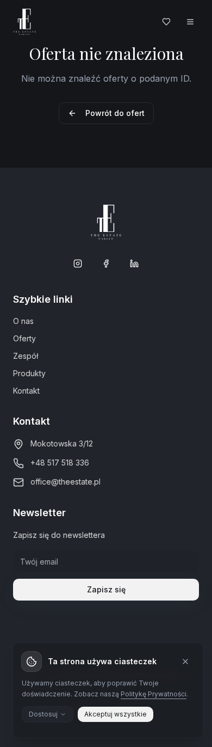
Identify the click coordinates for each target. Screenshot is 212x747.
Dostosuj (43, 714)
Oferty (24, 338)
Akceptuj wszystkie (115, 714)
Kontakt (26, 390)
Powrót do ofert (115, 113)
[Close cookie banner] (185, 661)
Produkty (29, 373)
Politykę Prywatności (153, 694)
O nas (23, 321)
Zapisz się (106, 589)
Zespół (25, 355)
